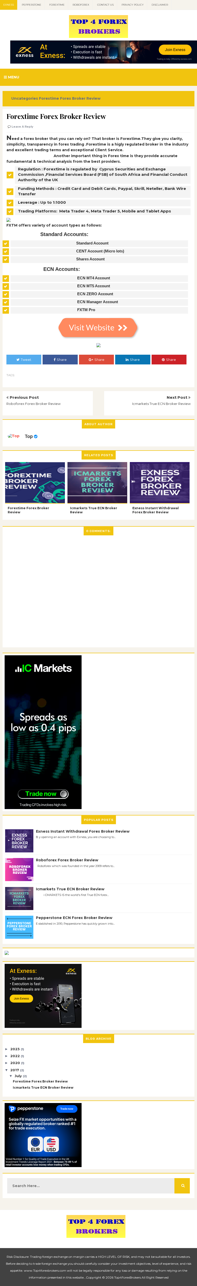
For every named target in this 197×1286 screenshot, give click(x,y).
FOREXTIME (57, 4)
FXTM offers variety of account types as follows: (54, 225)
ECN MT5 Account (93, 286)
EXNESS (8, 4)
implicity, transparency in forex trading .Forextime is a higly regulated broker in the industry (98, 144)
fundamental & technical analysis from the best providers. (63, 161)
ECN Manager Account (97, 302)
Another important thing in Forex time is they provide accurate (115, 156)
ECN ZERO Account (95, 294)
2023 (15, 1049)
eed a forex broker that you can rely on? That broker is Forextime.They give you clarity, (94, 138)
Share (62, 360)
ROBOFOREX (81, 4)
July (19, 1076)
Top (29, 436)
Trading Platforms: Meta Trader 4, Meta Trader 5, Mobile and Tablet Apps (94, 211)
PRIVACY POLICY (133, 4)
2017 (15, 1070)
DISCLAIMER (160, 4)
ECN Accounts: (61, 269)
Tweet (26, 360)
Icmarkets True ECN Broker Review (161, 404)
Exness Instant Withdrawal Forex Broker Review (155, 510)
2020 (15, 1063)
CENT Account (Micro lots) (100, 251)
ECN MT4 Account (93, 278)
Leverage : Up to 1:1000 (42, 202)
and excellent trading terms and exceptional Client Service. (64, 150)
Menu (13, 77)
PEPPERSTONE (31, 4)
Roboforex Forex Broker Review (33, 404)
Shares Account (90, 259)
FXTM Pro (86, 310)
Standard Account (92, 243)
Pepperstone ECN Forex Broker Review (74, 917)
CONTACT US (105, 4)
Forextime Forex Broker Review (28, 510)
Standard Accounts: (64, 234)
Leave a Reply (22, 126)
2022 (15, 1056)
